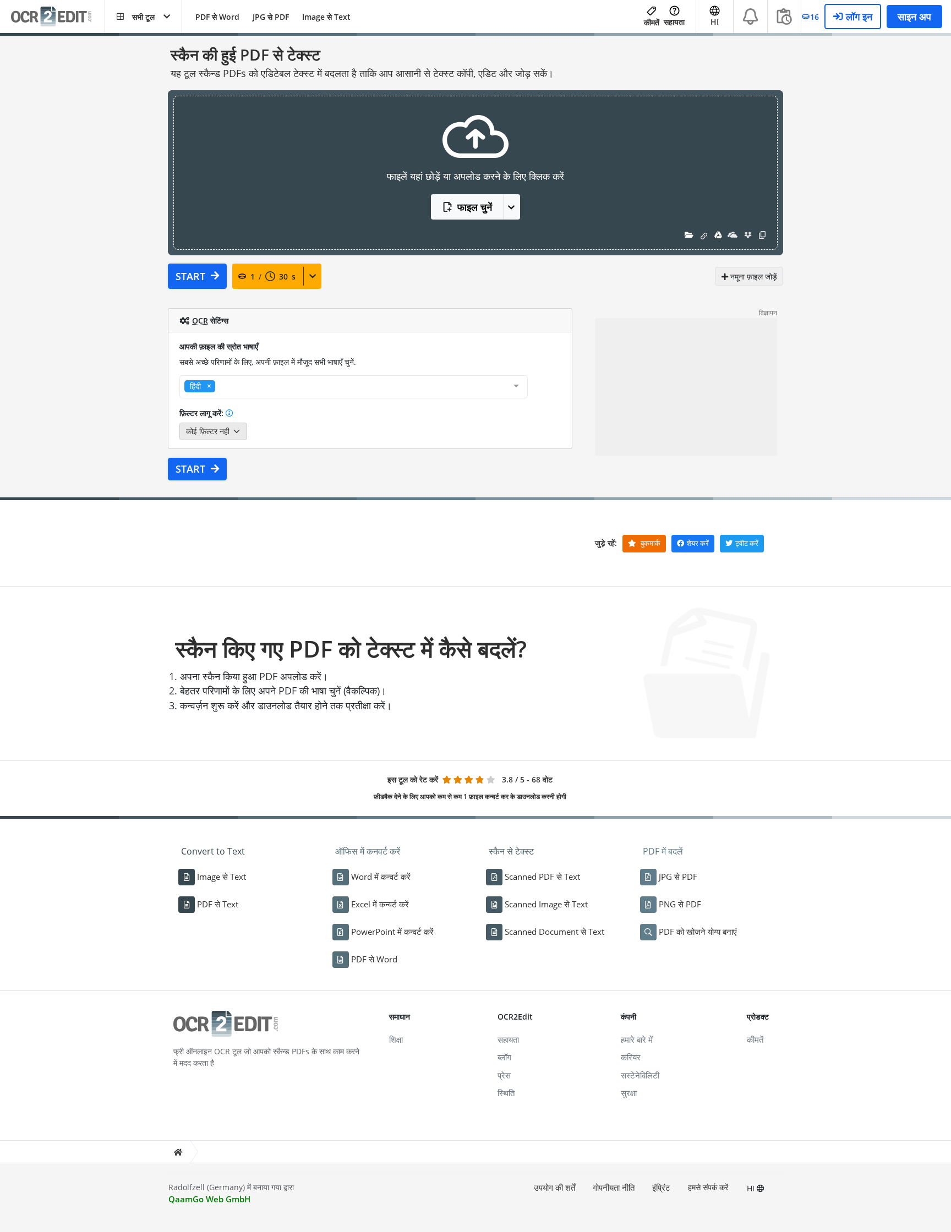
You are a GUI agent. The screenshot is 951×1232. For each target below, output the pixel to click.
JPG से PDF (271, 17)
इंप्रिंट (661, 1187)
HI (752, 1188)
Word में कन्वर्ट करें (381, 876)
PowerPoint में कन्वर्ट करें (392, 931)
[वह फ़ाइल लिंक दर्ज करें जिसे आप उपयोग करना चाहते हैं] (704, 234)
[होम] (178, 1152)
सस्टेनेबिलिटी (640, 1075)
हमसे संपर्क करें (708, 1187)
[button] (143, 16)
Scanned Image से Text (546, 904)
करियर (631, 1057)
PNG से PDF (680, 904)
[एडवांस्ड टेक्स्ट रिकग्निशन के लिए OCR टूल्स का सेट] (58, 16)
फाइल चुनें (474, 206)
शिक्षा (396, 1039)
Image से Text (326, 17)
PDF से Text (217, 904)
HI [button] (714, 22)
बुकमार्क (649, 543)
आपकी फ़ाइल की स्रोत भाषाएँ (218, 346)
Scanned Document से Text (554, 931)
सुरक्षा (629, 1092)
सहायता (674, 22)
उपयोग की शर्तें (554, 1187)
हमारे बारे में (637, 1039)
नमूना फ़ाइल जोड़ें (752, 276)
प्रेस (504, 1075)
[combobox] (353, 386)
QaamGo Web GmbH (209, 1198)
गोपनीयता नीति (614, 1187)
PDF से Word (217, 17)
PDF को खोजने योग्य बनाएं (698, 931)
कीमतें (651, 22)
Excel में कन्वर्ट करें (380, 904)
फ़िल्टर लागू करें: (202, 413)
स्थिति (506, 1092)
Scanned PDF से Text (542, 876)
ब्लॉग (504, 1057)
